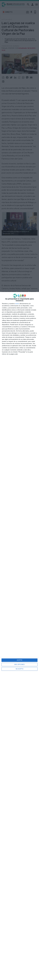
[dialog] (19, 632)
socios (17, 303)
